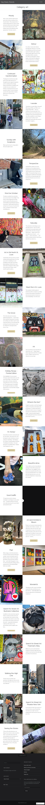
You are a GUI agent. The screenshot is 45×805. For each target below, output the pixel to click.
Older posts (22, 755)
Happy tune (26, 774)
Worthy (25, 772)
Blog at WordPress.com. (22, 802)
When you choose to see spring (29, 767)
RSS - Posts (6, 784)
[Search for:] (12, 762)
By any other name (27, 765)
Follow (26, 790)
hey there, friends (7, 2)
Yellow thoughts (27, 769)
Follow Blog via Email (30, 779)
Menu (41, 1)
